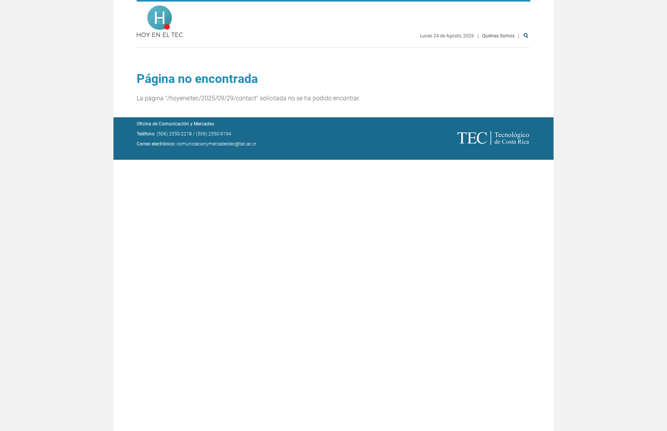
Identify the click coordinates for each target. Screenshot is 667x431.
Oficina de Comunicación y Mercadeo (175, 124)
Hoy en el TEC (160, 19)
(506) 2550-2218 (174, 134)
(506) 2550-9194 (213, 134)
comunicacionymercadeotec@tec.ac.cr (216, 144)
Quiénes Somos (498, 36)
